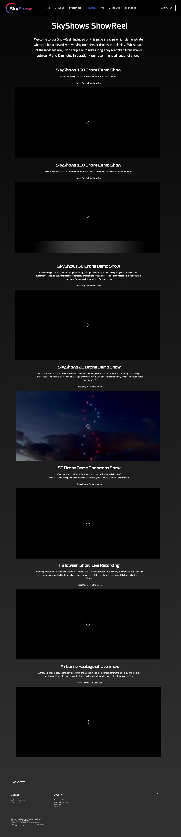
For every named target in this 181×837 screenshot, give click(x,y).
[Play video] (87, 122)
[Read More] (159, 796)
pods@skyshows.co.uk (18, 800)
